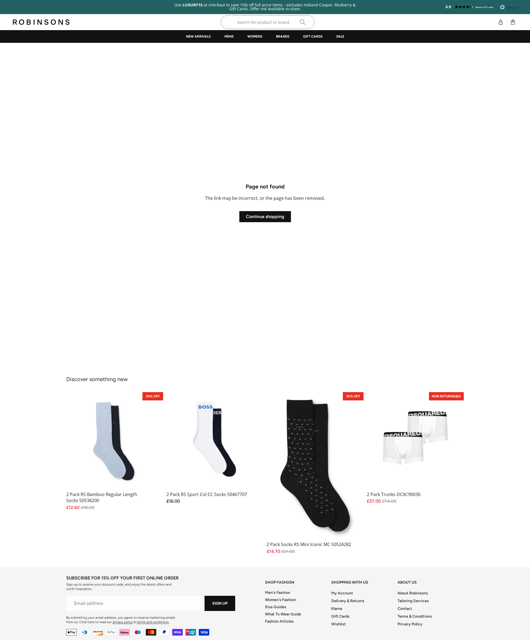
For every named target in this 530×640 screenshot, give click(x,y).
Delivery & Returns (347, 601)
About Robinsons (413, 593)
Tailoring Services (413, 601)
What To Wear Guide (283, 614)
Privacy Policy (410, 624)
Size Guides (275, 607)
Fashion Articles (279, 621)
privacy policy (123, 622)
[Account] (501, 22)
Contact (405, 608)
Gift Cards (340, 616)
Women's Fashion (280, 599)
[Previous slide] (174, 441)
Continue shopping (265, 216)
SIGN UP (219, 603)
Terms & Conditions (415, 616)
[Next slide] (255, 441)
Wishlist (338, 624)
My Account (342, 593)
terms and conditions (153, 622)
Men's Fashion (277, 592)
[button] (481, 7)
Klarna (336, 608)
